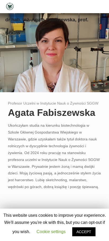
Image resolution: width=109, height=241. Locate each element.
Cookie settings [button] (51, 231)
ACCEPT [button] (83, 232)
